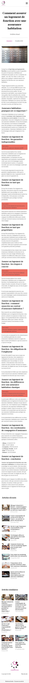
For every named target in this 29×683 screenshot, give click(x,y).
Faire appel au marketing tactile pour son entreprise (18, 555)
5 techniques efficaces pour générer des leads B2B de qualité (17, 536)
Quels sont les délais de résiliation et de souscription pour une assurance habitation (17, 574)
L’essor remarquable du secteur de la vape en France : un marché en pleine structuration (17, 518)
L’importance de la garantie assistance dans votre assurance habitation (18, 564)
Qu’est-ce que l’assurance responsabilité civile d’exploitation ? (18, 527)
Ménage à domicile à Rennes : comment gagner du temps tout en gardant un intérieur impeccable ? (18, 508)
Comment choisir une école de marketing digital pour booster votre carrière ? (18, 546)
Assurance (9, 41)
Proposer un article (19, 681)
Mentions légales (9, 681)
